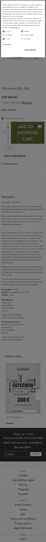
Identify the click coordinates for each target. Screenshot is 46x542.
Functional (27, 39)
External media (28, 35)
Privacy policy (15, 27)
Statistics (26, 31)
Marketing (9, 35)
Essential (8, 31)
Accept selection (30, 50)
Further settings (7, 44)
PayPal (8, 39)
